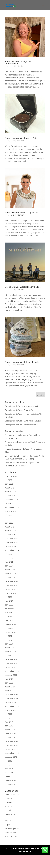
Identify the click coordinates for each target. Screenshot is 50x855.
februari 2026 (10, 492)
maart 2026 (10, 488)
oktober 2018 (10, 749)
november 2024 (11, 542)
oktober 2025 (10, 503)
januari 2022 (10, 628)
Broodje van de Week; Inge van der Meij (21, 406)
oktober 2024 (10, 546)
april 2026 (9, 484)
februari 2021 (10, 651)
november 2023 (11, 585)
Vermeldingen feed (13, 828)
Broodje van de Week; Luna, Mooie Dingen (23, 421)
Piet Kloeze (9, 435)
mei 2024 (9, 562)
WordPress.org (11, 836)
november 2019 (11, 698)
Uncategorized (11, 814)
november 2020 (11, 663)
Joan (7, 449)
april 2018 (9, 772)
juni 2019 (9, 718)
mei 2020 (9, 679)
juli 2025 (8, 515)
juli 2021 (8, 636)
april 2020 (9, 683)
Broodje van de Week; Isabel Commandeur (18, 62)
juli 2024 (8, 554)
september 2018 (12, 753)
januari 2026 (10, 495)
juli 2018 (8, 761)
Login (7, 824)
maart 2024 (10, 570)
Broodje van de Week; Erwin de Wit (19, 410)
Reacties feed (10, 832)
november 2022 (11, 609)
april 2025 (9, 523)
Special (8, 810)
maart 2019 (10, 729)
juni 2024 (9, 558)
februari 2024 (10, 573)
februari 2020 (10, 690)
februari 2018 (10, 780)
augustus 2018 (11, 757)
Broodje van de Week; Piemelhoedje (22, 362)
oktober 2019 (10, 702)
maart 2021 (10, 648)
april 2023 (9, 605)
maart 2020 (10, 687)
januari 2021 (10, 655)
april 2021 (9, 644)
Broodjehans (18, 848)
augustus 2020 (11, 675)
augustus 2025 (11, 511)
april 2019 (9, 726)
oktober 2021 (10, 632)
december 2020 (11, 659)
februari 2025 (10, 531)
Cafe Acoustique (12, 794)
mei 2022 (9, 620)
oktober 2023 (10, 589)
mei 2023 (9, 601)
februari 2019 (10, 733)
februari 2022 (10, 624)
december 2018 (11, 741)
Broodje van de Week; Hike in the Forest (24, 286)
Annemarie (9, 442)
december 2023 (11, 581)
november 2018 (11, 745)
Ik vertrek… (9, 798)
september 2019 (12, 706)
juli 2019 (8, 714)
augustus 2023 (11, 593)
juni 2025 (9, 519)
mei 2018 (9, 768)
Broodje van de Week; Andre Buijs (21, 138)
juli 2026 (8, 480)
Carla (7, 463)
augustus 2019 (11, 710)
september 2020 (12, 671)
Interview (20, 66)
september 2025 (12, 507)
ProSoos (8, 806)
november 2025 (11, 499)
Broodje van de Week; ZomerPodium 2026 (23, 425)
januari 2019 (10, 737)
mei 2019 (9, 722)
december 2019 (11, 694)
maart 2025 (10, 527)
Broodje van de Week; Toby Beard (21, 212)
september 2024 (12, 550)
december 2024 (11, 538)
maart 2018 (10, 776)
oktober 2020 (10, 667)
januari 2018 (10, 784)
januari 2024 (10, 577)
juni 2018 (9, 765)
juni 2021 (9, 640)
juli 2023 (8, 597)
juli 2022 (8, 616)
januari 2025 (10, 534)
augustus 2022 (11, 612)
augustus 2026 (11, 476)
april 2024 (9, 566)
